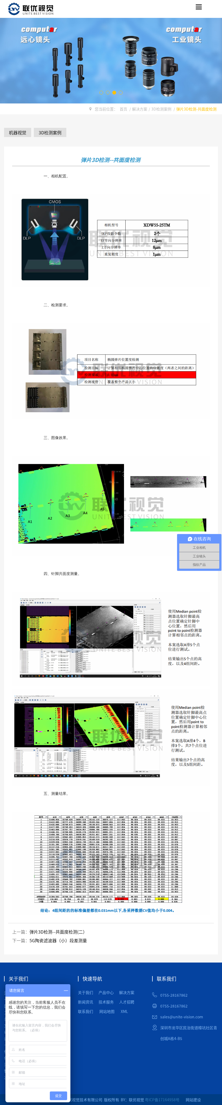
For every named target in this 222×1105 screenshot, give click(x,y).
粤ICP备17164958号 (162, 1099)
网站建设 (193, 1099)
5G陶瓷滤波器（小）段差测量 (58, 940)
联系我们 (85, 1011)
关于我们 (85, 992)
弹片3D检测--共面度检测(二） (58, 931)
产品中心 (106, 992)
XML (124, 1011)
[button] (101, 93)
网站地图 (107, 1011)
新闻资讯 (85, 1002)
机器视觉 (17, 132)
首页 (123, 109)
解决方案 (139, 109)
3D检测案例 (161, 109)
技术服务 (106, 1002)
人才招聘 (126, 1002)
